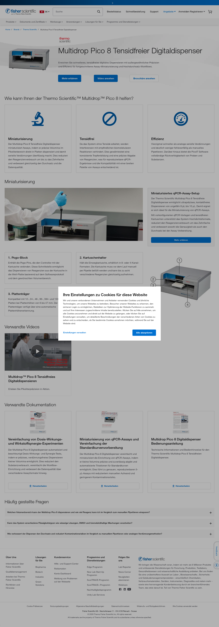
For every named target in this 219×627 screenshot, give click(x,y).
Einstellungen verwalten (74, 332)
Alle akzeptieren (144, 332)
